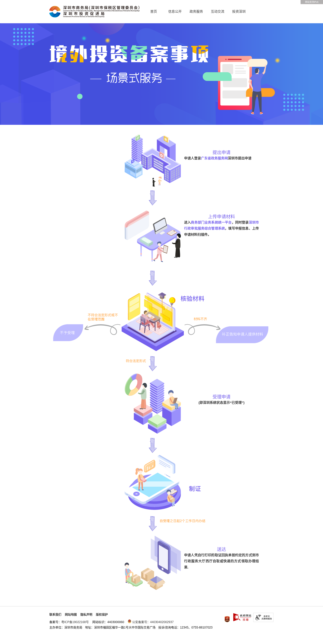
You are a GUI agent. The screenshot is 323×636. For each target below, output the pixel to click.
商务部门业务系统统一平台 (211, 222)
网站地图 (71, 614)
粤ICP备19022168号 (75, 622)
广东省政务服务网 (214, 158)
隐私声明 (86, 614)
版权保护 (102, 614)
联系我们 (55, 614)
